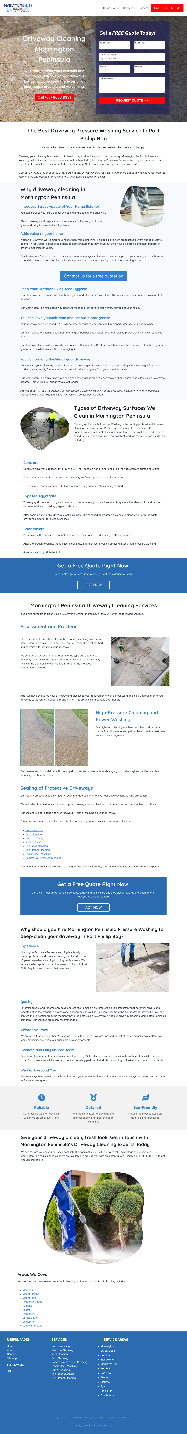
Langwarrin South (32, 1325)
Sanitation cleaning (36, 845)
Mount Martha (30, 1293)
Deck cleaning (33, 834)
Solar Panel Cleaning (37, 849)
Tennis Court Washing (38, 854)
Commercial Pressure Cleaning (43, 857)
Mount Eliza (29, 1297)
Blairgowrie (107, 1359)
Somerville (28, 1321)
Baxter (26, 1309)
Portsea (105, 1355)
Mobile (138, 67)
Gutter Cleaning (60, 1369)
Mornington (107, 1346)
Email (103, 67)
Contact (143, 8)
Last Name (140, 43)
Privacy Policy (82, 1425)
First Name (105, 43)
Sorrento (106, 1373)
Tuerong (27, 1305)
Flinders (105, 1377)
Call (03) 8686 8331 (167, 8)
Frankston (28, 1313)
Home (106, 8)
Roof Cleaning (59, 1354)
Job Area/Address (108, 55)
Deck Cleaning (59, 1358)
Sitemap (12, 1358)
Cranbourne (108, 1395)
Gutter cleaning (34, 838)
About (116, 8)
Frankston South (32, 1301)
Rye (103, 1386)
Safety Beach (30, 1317)
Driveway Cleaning (62, 1350)
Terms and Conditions (101, 1425)
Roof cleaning (33, 842)
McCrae (105, 1381)
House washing (34, 830)
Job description (106, 79)
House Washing (60, 1346)
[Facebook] (9, 1371)
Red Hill (105, 1368)
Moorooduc (29, 1290)
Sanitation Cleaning (62, 1373)
